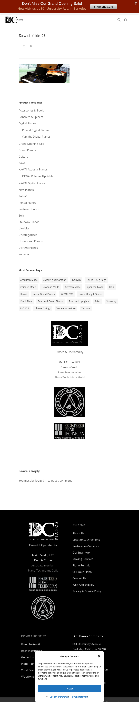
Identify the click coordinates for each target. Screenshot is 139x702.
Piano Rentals (81, 565)
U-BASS (24, 308)
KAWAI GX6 (67, 294)
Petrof (23, 196)
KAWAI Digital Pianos (32, 183)
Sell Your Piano (82, 572)
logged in (41, 480)
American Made (29, 279)
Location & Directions (86, 540)
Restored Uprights (79, 301)
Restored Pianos (29, 209)
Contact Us (79, 578)
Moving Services (83, 559)
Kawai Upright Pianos (90, 294)
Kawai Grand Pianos (44, 294)
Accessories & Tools (31, 110)
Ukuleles (24, 228)
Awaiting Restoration (54, 279)
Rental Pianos (27, 203)
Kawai (22, 163)
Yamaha (24, 254)
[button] (99, 656)
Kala (111, 287)
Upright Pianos (28, 248)
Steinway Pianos (29, 222)
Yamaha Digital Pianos (36, 136)
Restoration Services (86, 546)
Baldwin (76, 279)
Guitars (23, 156)
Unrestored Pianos (31, 241)
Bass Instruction (31, 651)
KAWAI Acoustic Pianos (33, 169)
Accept (69, 688)
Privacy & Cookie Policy (87, 591)
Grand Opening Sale (31, 144)
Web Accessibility (83, 585)
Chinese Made (28, 287)
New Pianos (26, 190)
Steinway (111, 301)
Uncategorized (28, 235)
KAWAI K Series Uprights (37, 176)
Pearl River (26, 301)
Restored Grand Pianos (50, 301)
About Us (78, 533)
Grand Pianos (27, 150)
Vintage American (66, 308)
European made (50, 287)
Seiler (22, 215)
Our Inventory (82, 552)
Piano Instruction (32, 644)
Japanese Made (94, 287)
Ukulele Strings (43, 308)
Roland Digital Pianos (35, 130)
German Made (73, 287)
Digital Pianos (27, 123)
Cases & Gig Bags (96, 279)
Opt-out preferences (59, 696)
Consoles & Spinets (31, 117)
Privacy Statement (79, 696)
